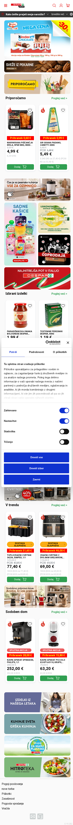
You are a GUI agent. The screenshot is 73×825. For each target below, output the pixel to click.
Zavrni (36, 479)
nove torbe (8, 788)
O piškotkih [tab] (60, 352)
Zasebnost (8, 798)
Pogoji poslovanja (12, 784)
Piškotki (6, 793)
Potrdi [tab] (13, 352)
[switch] (64, 421)
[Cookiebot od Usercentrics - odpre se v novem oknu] (45, 342)
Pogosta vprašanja (13, 803)
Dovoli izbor (36, 468)
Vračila (6, 808)
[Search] (54, 6)
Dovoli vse (36, 457)
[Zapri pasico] (68, 342)
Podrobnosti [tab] (36, 352)
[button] (17, 5)
